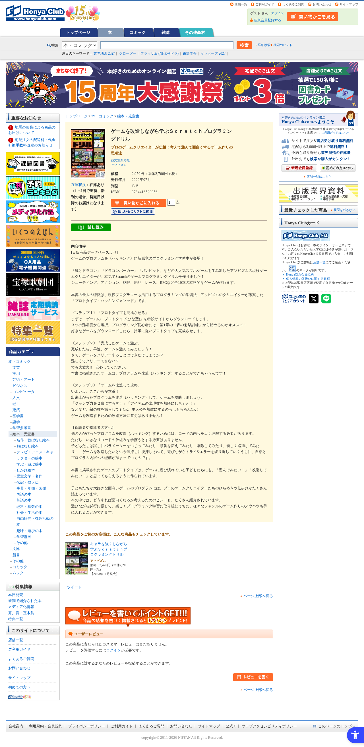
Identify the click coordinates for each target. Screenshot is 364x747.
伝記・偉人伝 (27, 482)
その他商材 (195, 32)
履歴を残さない (344, 210)
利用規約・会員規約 (45, 726)
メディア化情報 (21, 607)
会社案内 (16, 726)
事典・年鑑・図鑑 (31, 488)
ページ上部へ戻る (258, 596)
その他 (22, 543)
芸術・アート (24, 379)
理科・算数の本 (29, 506)
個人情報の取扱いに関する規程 (308, 278)
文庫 (16, 549)
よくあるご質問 (293, 4)
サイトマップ (349, 4)
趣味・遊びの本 (29, 531)
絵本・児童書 (24, 434)
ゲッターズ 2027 (213, 53)
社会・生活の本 (29, 512)
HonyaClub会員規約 (300, 274)
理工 (16, 404)
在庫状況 (78, 185)
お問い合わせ (322, 4)
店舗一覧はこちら (319, 176)
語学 (16, 422)
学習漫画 (23, 537)
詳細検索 (264, 45)
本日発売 (15, 595)
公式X (231, 726)
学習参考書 (22, 428)
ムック (18, 573)
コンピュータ (24, 392)
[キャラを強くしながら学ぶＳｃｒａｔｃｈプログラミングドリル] (76, 572)
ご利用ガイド (264, 4)
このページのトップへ (336, 726)
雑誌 (165, 32)
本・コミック (20, 361)
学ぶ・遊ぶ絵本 (29, 464)
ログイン (277, 13)
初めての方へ (19, 687)
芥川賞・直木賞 (21, 613)
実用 (16, 373)
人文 (16, 398)
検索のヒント (283, 45)
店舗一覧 (241, 4)
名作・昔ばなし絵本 (33, 440)
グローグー (127, 53)
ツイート (74, 587)
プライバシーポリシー (86, 726)
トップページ (78, 32)
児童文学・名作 (29, 476)
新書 (16, 555)
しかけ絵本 (25, 470)
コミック (138, 32)
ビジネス (20, 386)
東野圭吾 (190, 53)
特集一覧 (15, 619)
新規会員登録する (267, 20)
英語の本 (23, 500)
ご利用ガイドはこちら (335, 132)
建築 (16, 410)
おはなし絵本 (27, 446)
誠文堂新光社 (120, 160)
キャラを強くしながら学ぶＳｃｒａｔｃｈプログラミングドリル (108, 549)
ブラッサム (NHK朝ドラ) (159, 53)
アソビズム (119, 165)
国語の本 (23, 494)
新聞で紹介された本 (25, 601)
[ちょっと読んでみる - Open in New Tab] (91, 228)
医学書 (18, 416)
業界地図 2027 (104, 53)
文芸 (16, 367)
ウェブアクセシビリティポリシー (269, 726)
